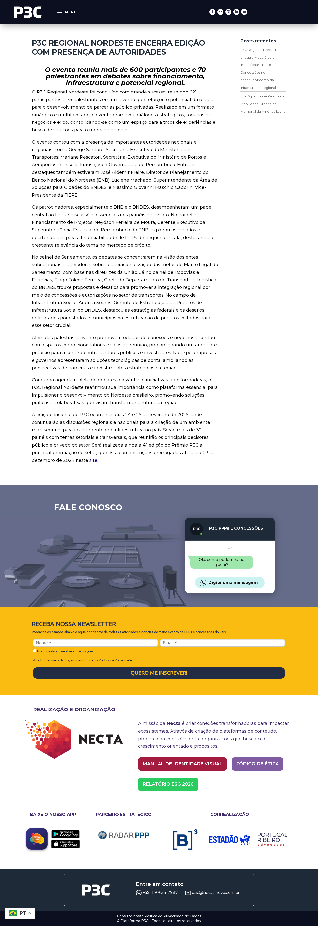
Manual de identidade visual (182, 764)
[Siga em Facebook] (212, 12)
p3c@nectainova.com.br (216, 892)
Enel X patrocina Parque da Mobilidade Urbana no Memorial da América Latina (263, 103)
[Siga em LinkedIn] (236, 12)
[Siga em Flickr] (220, 12)
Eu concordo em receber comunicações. (65, 651)
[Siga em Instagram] (228, 12)
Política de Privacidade (115, 660)
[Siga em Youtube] (244, 12)
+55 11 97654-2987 (161, 892)
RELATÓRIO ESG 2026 (168, 784)
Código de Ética (257, 764)
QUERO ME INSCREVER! (159, 673)
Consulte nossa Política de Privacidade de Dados (159, 916)
